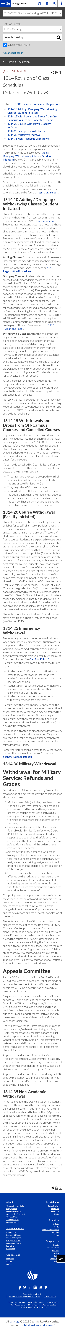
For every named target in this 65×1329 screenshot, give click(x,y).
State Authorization (18, 1305)
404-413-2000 (50, 1296)
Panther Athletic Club (50, 1229)
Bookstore (10, 1249)
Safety (56, 1261)
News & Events (12, 1222)
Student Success (15, 1228)
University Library (13, 1243)
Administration (12, 1219)
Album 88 (55, 1208)
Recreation (54, 1259)
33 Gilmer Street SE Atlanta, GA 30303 (24, 1296)
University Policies (13, 1211)
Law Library (10, 1246)
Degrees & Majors (13, 1235)
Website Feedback (49, 1305)
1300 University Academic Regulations (37, 104)
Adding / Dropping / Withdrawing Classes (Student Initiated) (27, 156)
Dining (56, 1256)
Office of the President (15, 1214)
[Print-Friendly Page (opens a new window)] (56, 72)
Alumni (9, 1261)
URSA (56, 1214)
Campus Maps (12, 1217)
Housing (55, 1250)
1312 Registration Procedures (28, 269)
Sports (56, 1227)
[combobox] (32, 13)
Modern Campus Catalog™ (39, 1325)
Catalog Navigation (18, 61)
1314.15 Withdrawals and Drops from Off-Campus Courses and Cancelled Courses (32, 118)
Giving (8, 1264)
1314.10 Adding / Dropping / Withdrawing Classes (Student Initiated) (32, 110)
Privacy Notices (53, 1302)
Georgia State (19, 3)
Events (56, 1245)
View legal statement (36, 1302)
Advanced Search (13, 52)
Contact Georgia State (15, 1206)
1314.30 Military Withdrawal (24, 134)
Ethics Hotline (34, 1305)
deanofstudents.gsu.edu (17, 756)
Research (55, 1211)
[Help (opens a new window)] (60, 72)
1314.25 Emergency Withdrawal (26, 131)
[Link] (47, 3)
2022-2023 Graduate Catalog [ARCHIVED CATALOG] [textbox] (33, 13)
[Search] (58, 37)
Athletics (54, 1220)
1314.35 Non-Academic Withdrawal (28, 138)
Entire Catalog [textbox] (13, 29)
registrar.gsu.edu (48, 192)
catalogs (15, 1321)
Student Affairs (53, 1248)
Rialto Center (53, 1206)
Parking (56, 1253)
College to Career (13, 1240)
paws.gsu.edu (45, 221)
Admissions (11, 1232)
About (9, 1202)
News (56, 1235)
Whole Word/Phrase (19, 44)
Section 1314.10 (39, 659)
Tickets (56, 1224)
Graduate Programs (14, 1238)
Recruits (55, 1232)
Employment (11, 1208)
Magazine (10, 1259)
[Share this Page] (52, 72)
